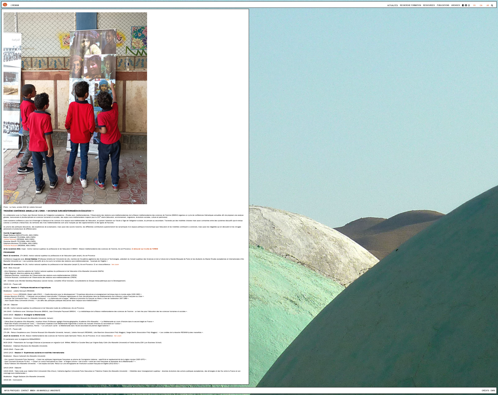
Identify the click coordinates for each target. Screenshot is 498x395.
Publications (443, 5)
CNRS (492, 390)
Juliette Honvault (10, 239)
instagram (469, 5)
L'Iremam (15, 5)
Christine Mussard (10, 245)
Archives (455, 5)
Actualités (392, 5)
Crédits (485, 390)
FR (474, 5)
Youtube (466, 5)
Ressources (429, 5)
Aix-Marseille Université (48, 390)
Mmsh (32, 390)
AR (488, 5)
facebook (463, 5)
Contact (25, 390)
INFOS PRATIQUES (12, 390)
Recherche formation (410, 5)
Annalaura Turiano (11, 294)
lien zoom (115, 264)
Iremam (5, 5)
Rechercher (492, 5)
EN (481, 5)
